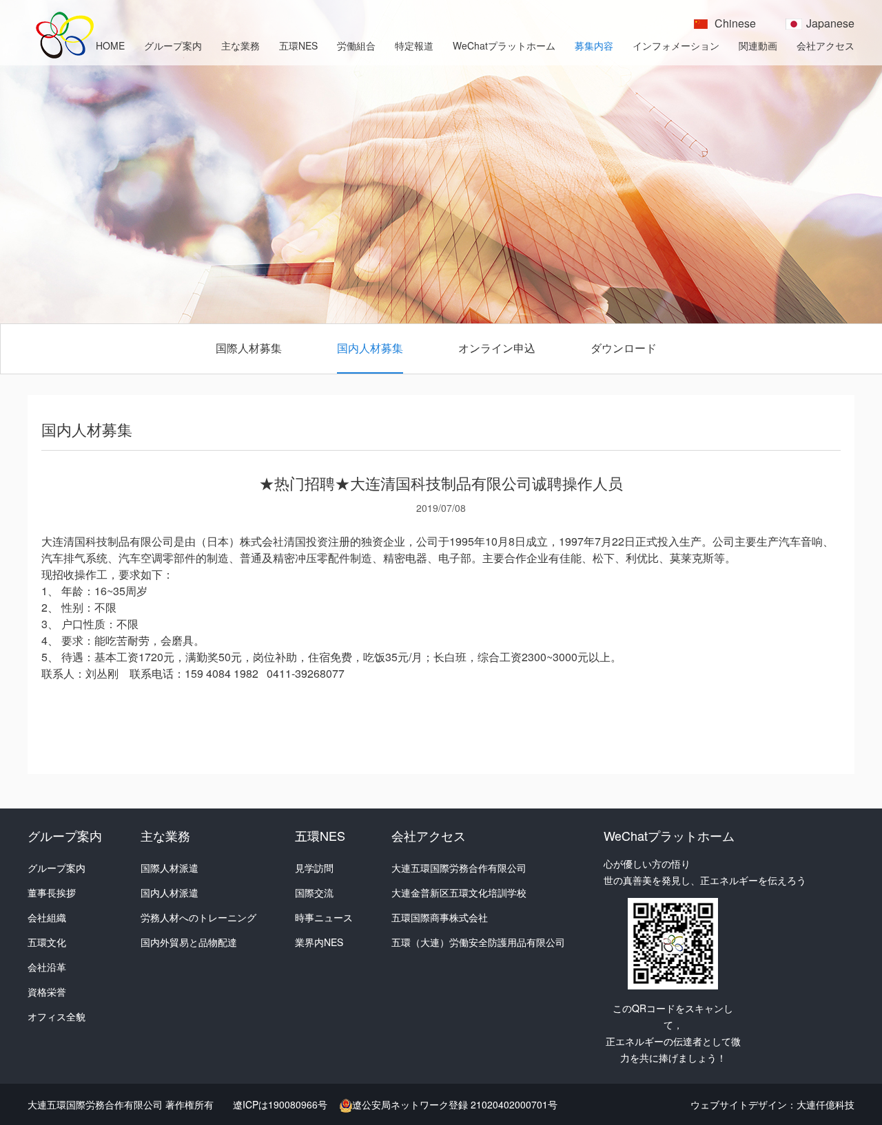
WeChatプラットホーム (504, 45)
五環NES (298, 45)
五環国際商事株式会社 (439, 917)
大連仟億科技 (825, 1104)
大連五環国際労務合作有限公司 (458, 868)
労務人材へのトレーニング (198, 917)
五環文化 (47, 942)
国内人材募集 (370, 348)
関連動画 (758, 45)
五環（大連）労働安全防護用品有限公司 (478, 942)
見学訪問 (314, 868)
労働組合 (356, 45)
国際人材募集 (249, 348)
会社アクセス (825, 45)
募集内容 (594, 45)
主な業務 (240, 45)
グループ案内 (173, 45)
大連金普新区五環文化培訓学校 (458, 892)
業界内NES (319, 942)
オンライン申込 (496, 348)
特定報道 (414, 45)
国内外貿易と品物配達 (189, 942)
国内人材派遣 (169, 892)
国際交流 (314, 892)
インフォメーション (676, 45)
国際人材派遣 (169, 868)
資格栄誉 (47, 991)
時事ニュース (324, 917)
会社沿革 (47, 967)
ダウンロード (624, 348)
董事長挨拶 (52, 892)
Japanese (830, 23)
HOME (110, 45)
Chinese (735, 23)
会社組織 (47, 917)
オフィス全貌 (56, 1016)
